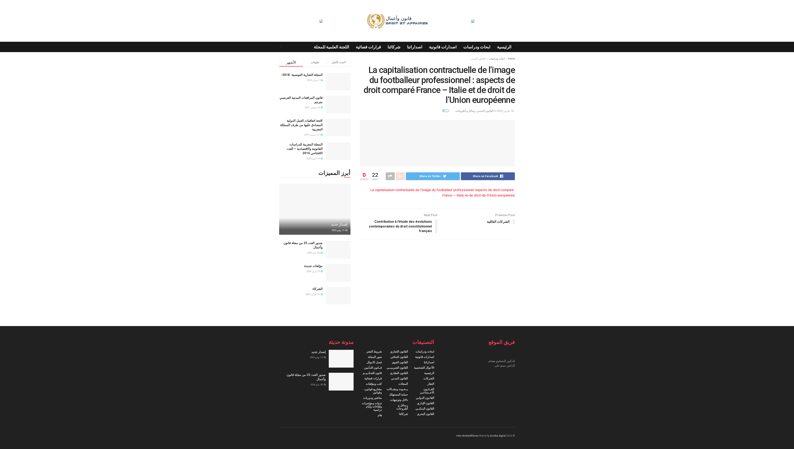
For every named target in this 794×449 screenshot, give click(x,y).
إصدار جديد (339, 224)
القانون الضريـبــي (397, 367)
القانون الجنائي (399, 356)
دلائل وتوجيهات (399, 399)
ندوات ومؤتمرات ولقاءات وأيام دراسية (372, 406)
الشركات (428, 378)
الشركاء (317, 289)
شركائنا (394, 46)
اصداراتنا (414, 46)
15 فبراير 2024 (313, 294)
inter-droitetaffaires (467, 435)
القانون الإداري (425, 403)
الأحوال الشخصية (424, 367)
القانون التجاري (399, 351)
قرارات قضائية (368, 46)
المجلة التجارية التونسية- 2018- (302, 75)
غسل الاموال (374, 362)
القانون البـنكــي (424, 408)
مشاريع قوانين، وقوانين (373, 390)
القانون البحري (425, 414)
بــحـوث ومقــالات (397, 389)
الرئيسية (504, 46)
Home (511, 58)
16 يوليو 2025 (338, 230)
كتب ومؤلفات (374, 383)
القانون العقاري (399, 373)
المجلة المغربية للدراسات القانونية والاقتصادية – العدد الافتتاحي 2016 (305, 149)
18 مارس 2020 (505, 110)
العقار (430, 383)
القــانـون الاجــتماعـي (427, 390)
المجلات (403, 383)
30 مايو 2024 (313, 252)
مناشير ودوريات (372, 397)
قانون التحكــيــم (372, 373)
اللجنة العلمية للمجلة (331, 46)
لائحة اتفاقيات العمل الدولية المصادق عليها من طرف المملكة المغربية (301, 125)
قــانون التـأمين (373, 367)
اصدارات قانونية (443, 46)
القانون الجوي (400, 362)
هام (380, 415)
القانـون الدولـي (425, 397)
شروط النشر (374, 351)
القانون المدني (478, 58)
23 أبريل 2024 (313, 271)
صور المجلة (375, 356)
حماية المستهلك (398, 394)
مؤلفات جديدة (313, 266)
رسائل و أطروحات (465, 110)
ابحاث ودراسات (476, 46)
